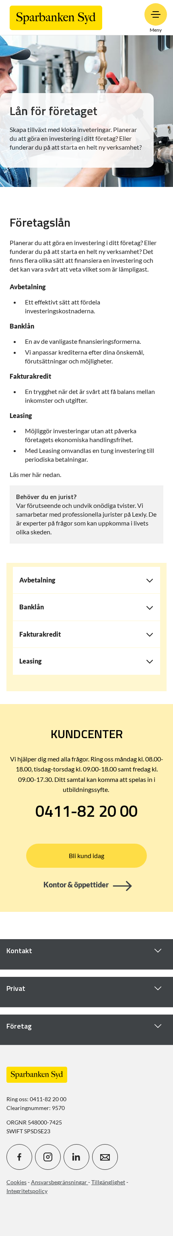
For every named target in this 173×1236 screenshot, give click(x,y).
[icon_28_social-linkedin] (76, 1157)
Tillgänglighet (108, 1182)
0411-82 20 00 (86, 811)
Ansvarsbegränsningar (59, 1182)
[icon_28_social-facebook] (19, 1157)
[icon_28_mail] (105, 1157)
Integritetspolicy (26, 1190)
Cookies (16, 1182)
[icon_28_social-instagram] (48, 1157)
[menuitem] (56, 17)
